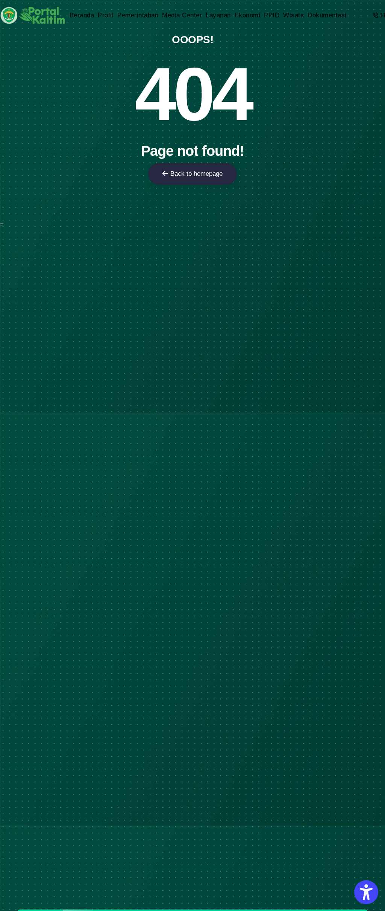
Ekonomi (248, 15)
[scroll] (377, 455)
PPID (271, 15)
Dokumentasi (327, 15)
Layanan (218, 15)
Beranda (82, 15)
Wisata (293, 15)
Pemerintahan (137, 15)
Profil (106, 15)
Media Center (182, 15)
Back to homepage (196, 173)
